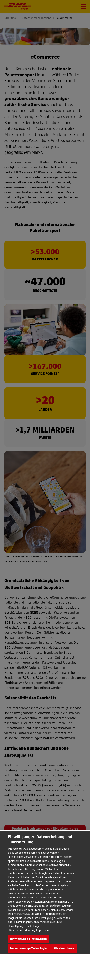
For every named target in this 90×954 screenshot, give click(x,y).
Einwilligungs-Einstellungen (28, 938)
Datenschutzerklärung (22, 930)
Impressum (42, 930)
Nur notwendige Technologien (29, 948)
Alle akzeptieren (63, 948)
